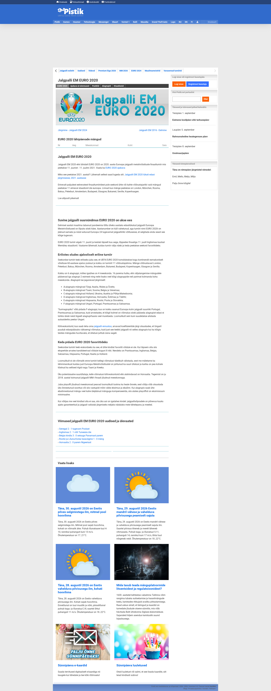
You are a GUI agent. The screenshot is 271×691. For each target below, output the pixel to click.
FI (192, 22)
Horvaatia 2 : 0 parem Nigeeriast (75, 442)
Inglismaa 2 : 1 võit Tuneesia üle (75, 432)
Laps (173, 22)
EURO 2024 (136, 71)
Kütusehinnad (78, 2)
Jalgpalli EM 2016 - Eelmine (153, 130)
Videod (91, 71)
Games (66, 22)
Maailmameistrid (152, 71)
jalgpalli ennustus (103, 326)
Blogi (185, 689)
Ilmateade (63, 2)
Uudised (81, 71)
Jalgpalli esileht (67, 71)
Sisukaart (212, 22)
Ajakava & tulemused (79, 86)
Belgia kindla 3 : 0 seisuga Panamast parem (81, 435)
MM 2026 (123, 71)
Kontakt (205, 689)
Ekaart (115, 22)
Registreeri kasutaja (197, 84)
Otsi (206, 99)
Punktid (95, 86)
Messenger (104, 22)
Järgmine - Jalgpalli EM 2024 (72, 130)
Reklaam (212, 689)
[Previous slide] (56, 70)
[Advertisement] (135, 45)
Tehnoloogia (89, 22)
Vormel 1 (126, 22)
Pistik (57, 22)
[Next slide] (214, 70)
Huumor (76, 22)
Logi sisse (178, 84)
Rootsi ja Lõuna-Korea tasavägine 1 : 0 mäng (81, 439)
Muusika (144, 22)
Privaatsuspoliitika (194, 689)
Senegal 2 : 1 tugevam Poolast (74, 428)
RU (180, 22)
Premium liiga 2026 (107, 71)
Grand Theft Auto (159, 22)
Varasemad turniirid (173, 71)
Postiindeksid (109, 2)
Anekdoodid (94, 2)
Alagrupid (106, 86)
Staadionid (119, 86)
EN (186, 22)
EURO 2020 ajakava (115, 167)
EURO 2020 (62, 86)
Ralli (135, 22)
